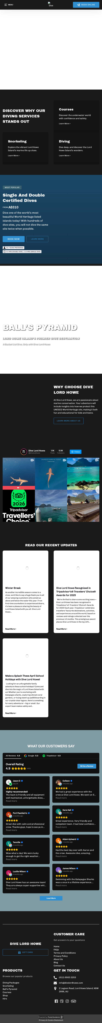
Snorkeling (8, 986)
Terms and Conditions (65, 953)
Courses (7, 992)
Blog (56, 962)
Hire (5, 998)
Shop (5, 995)
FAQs (56, 949)
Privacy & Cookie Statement (51, 1020)
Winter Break (13, 588)
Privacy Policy (61, 956)
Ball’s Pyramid (10, 989)
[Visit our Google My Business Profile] (61, 1001)
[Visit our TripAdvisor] (73, 1001)
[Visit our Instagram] (67, 1001)
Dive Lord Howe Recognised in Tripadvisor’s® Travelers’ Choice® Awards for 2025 (76, 592)
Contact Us (59, 965)
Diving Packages (11, 982)
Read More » (10, 629)
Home (56, 946)
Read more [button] (11, 801)
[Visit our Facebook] (56, 1001)
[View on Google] (58, 782)
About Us (58, 959)
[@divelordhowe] (23, 451)
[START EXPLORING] (51, 50)
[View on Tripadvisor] (8, 782)
